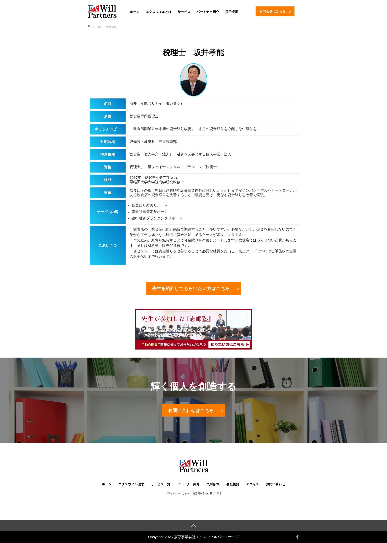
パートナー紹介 (208, 11)
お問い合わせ (275, 484)
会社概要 (232, 484)
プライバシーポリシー (177, 493)
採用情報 (231, 11)
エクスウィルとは (159, 11)
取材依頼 (213, 484)
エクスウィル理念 (131, 484)
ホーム (135, 11)
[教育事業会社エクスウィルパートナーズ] (102, 11)
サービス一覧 (160, 484)
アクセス (252, 484)
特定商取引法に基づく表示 (207, 493)
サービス (184, 11)
